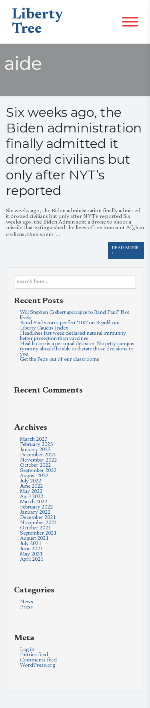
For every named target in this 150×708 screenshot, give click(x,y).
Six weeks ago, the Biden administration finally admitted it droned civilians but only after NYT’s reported (74, 151)
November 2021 (38, 522)
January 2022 (35, 512)
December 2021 (38, 517)
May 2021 (31, 554)
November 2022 (38, 460)
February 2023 (36, 444)
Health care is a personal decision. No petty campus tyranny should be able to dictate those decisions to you (77, 349)
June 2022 (31, 486)
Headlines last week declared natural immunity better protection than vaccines (73, 336)
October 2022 (35, 465)
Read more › (125, 250)
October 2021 (35, 528)
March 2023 (33, 439)
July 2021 (30, 543)
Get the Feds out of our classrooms (59, 359)
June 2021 (31, 548)
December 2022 (38, 455)
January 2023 (35, 449)
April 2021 (31, 559)
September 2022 (38, 470)
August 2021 (34, 538)
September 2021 (38, 533)
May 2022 (31, 491)
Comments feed (38, 660)
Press (26, 607)
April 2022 (31, 496)
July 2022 (30, 481)
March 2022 (33, 502)
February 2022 (36, 507)
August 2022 (34, 475)
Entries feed (34, 654)
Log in (27, 649)
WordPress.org (37, 665)
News (26, 601)
